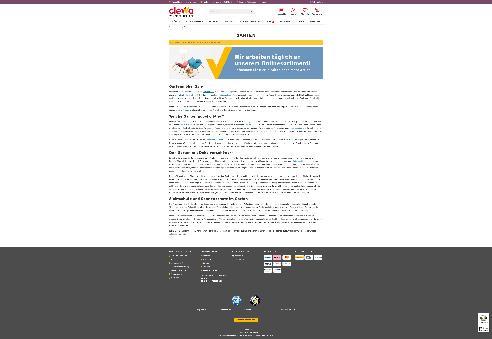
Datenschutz (225, 310)
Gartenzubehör (207, 176)
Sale (269, 22)
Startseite (172, 27)
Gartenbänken (250, 125)
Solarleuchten (299, 161)
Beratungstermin (178, 271)
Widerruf (247, 310)
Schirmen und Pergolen (215, 140)
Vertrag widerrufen (246, 320)
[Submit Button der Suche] (251, 11)
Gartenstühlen (186, 125)
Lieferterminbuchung (180, 267)
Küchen (213, 22)
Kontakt (206, 263)
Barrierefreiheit (288, 310)
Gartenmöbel (208, 92)
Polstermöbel (194, 22)
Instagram (239, 260)
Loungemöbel (296, 128)
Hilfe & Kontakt (316, 2)
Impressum (202, 310)
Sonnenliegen (226, 95)
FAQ (172, 260)
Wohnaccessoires (249, 22)
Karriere (206, 267)
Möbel (175, 22)
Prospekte (207, 260)
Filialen (284, 22)
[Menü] (487, 314)
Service (300, 22)
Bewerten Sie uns (210, 271)
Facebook (239, 256)
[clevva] (187, 12)
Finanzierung (176, 274)
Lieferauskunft (177, 263)
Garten (229, 22)
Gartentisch (188, 95)
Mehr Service (176, 278)
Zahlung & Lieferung (179, 256)
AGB (266, 310)
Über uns (206, 256)
